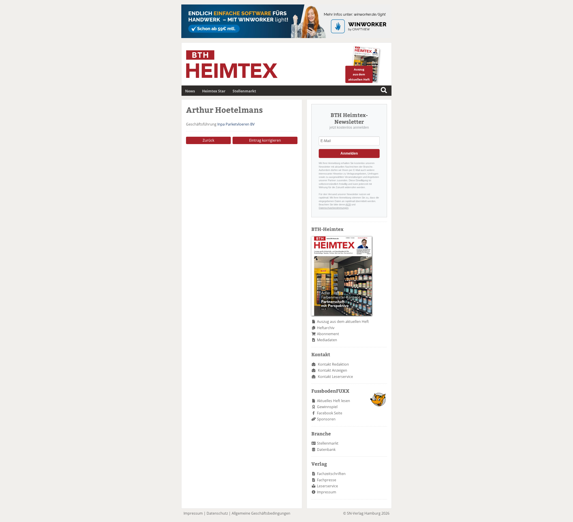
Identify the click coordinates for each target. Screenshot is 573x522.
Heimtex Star (213, 91)
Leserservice (327, 486)
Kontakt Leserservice (335, 376)
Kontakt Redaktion (333, 364)
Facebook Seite (329, 413)
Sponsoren (326, 419)
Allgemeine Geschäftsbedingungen (261, 513)
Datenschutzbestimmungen (334, 208)
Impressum (326, 492)
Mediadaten (327, 339)
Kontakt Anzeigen (332, 370)
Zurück (208, 140)
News (190, 91)
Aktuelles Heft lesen (333, 400)
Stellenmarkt (244, 91)
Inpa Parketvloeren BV (236, 124)
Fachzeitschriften (331, 473)
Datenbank (326, 449)
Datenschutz (217, 513)
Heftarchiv (325, 327)
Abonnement (328, 333)
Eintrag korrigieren (265, 140)
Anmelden (349, 153)
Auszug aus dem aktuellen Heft (343, 321)
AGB (348, 204)
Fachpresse (326, 479)
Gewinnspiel (327, 406)
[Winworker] (286, 36)
